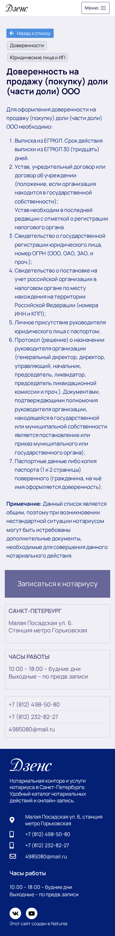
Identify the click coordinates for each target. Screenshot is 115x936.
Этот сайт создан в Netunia (38, 923)
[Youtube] (31, 913)
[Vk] (15, 913)
